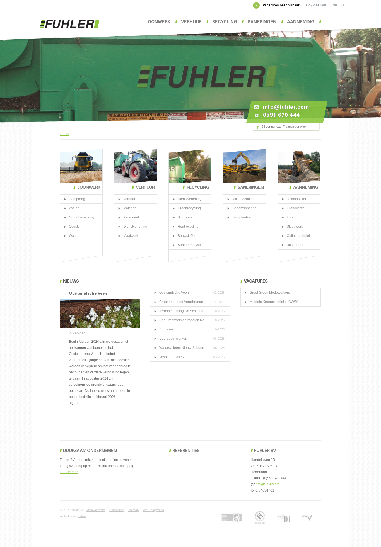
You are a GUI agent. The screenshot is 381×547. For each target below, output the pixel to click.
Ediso (82, 516)
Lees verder (69, 472)
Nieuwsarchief (95, 510)
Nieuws (338, 5)
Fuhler (64, 134)
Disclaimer (116, 510)
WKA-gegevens (153, 510)
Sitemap (133, 510)
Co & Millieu (316, 5)
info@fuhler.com (267, 484)
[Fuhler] (69, 24)
